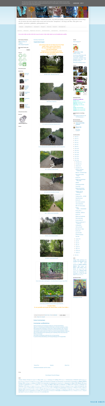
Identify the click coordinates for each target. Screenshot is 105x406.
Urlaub (20, 390)
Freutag (20, 383)
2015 (76, 156)
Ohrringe (28, 386)
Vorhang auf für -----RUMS (81, 196)
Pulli (47, 386)
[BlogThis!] (61, 315)
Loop (41, 384)
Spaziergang (63, 387)
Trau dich (77, 236)
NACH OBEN (97, 402)
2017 (76, 152)
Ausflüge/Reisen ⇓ (28, 26)
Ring (72, 386)
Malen (57, 384)
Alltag (38, 316)
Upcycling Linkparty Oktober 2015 (27, 87)
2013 (76, 160)
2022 (76, 142)
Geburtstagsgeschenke (80, 184)
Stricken (82, 270)
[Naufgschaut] (80, 75)
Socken (56, 387)
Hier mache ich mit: (63, 30)
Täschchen (83, 389)
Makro (74, 267)
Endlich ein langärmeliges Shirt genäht (80, 180)
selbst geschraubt (79, 227)
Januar (77, 252)
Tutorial (77, 389)
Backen (62, 379)
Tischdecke (53, 389)
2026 (76, 136)
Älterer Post (67, 365)
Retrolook (62, 386)
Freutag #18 (78, 194)
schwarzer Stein (27, 80)
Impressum (20, 30)
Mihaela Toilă (78, 127)
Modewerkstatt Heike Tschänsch (80, 123)
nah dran (26, 391)
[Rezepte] (80, 94)
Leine (33, 384)
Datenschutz (26, 30)
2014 (76, 158)
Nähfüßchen (76, 384)
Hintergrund (67, 383)
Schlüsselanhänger (31, 387)
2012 (76, 255)
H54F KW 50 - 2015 (27, 74)
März (77, 248)
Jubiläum (77, 182)
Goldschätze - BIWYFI (80, 212)
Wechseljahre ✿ (62, 26)
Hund (73, 383)
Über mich (49, 26)
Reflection (57, 386)
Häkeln (75, 266)
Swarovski (28, 389)
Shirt (51, 387)
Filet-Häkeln (74, 381)
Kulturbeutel (27, 384)
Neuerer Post (36, 365)
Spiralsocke (70, 387)
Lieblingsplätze (78, 225)
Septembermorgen (79, 198)
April (77, 246)
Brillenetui (27, 381)
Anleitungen (82, 259)
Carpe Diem (78, 186)
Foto (40, 316)
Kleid (21, 384)
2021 (76, 144)
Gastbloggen (27, 383)
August (77, 238)
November (78, 163)
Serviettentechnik (46, 387)
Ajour (34, 379)
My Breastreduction (46, 30)
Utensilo (26, 390)
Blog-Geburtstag (21, 381)
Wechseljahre (75, 273)
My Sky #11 (78, 214)
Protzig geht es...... (79, 210)
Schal (25, 387)
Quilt (51, 386)
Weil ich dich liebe (79, 218)
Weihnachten (65, 390)
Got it (81, 3)
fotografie (43, 316)
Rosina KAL (81, 269)
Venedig (38, 390)
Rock (76, 386)
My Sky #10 (78, 230)
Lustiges (45, 384)
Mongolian (78, 130)
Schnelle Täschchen (79, 234)
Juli (76, 240)
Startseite (21, 26)
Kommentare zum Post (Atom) (44, 367)
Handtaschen (53, 383)
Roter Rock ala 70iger (80, 229)
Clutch (32, 381)
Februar (77, 250)
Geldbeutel (33, 383)
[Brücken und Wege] (80, 85)
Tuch (69, 389)
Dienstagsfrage (60, 381)
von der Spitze (44, 391)
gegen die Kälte (79, 232)
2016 (76, 154)
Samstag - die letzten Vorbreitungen (79, 170)
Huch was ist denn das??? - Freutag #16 (81, 222)
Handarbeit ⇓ (36, 26)
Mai (77, 244)
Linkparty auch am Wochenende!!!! (79, 192)
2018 (76, 150)
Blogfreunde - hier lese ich (35, 30)
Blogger (57, 375)
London (82, 266)
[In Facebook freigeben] (63, 315)
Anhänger (44, 379)
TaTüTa (37, 389)
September (78, 167)
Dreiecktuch (68, 381)
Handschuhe (46, 383)
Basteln (82, 261)
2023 (76, 140)
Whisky (71, 390)
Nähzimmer (82, 384)
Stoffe (80, 387)
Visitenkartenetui (46, 390)
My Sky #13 (78, 177)
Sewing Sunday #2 (79, 220)
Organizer (33, 386)
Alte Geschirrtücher (79, 203)
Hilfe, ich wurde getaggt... (81, 205)
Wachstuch (52, 390)
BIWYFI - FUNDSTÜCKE (81, 172)
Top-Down (64, 389)
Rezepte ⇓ (43, 26)
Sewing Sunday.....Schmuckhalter (81, 208)
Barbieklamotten (69, 379)
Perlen (43, 386)
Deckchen (48, 381)
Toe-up (58, 389)
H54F (39, 383)
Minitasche (63, 384)
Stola (84, 387)
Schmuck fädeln (75, 270)
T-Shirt (33, 389)
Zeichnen (80, 390)
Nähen (81, 267)
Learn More (76, 3)
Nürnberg (20, 386)
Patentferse (38, 386)
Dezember (78, 161)
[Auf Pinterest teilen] (65, 315)
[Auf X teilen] (62, 315)
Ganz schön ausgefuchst (80, 202)
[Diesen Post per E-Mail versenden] (60, 315)
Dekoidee (75, 264)
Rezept (74, 269)
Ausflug (75, 261)
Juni (77, 242)
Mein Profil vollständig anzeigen (79, 62)
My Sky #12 (78, 200)
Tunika (74, 389)
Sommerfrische (27, 99)
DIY (81, 263)
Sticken (75, 387)
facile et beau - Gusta (78, 52)
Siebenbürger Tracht (27, 92)
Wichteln (75, 390)
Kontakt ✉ (55, 26)
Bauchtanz (83, 379)
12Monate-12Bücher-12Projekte (24, 379)
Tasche (41, 389)
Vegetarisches (81, 272)
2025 (76, 138)
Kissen (85, 383)
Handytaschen (60, 383)
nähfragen (31, 391)
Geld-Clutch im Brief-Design (80, 175)
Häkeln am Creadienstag (80, 216)
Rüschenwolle (20, 387)
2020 (76, 146)
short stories (79, 274)
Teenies (74, 272)
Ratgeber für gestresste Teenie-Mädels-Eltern (80, 188)
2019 (76, 148)
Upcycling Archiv (54, 30)
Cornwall (74, 262)
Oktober (77, 165)
